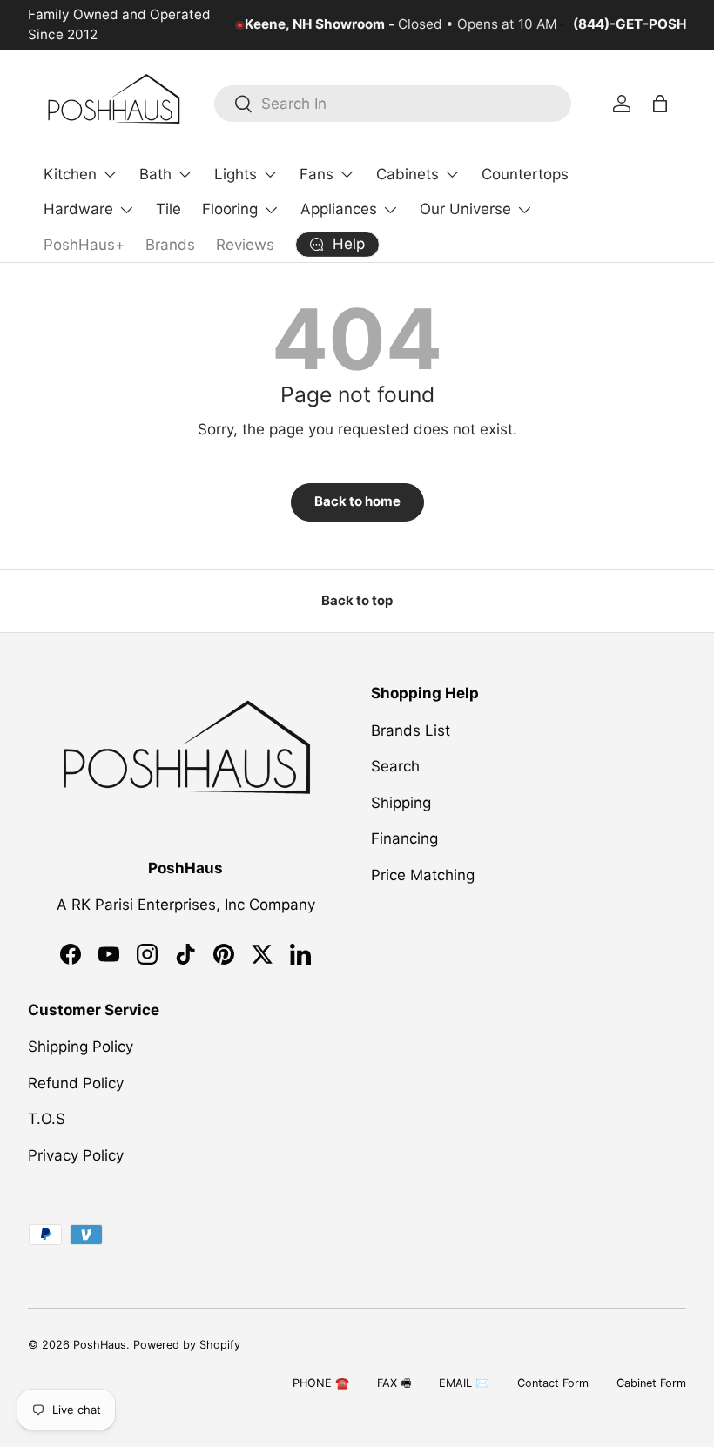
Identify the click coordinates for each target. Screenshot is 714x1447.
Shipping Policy (80, 1046)
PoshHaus (99, 1344)
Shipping (401, 802)
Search (395, 766)
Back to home (357, 501)
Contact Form (553, 1383)
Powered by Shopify (186, 1344)
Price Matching (423, 875)
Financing (404, 838)
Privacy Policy (76, 1155)
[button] (660, 103)
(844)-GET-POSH (629, 24)
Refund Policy (76, 1083)
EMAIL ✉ (464, 1383)
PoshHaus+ (84, 244)
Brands (170, 244)
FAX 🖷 (394, 1383)
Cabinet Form (651, 1383)
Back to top (357, 601)
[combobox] (392, 103)
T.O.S (46, 1118)
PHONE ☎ (321, 1383)
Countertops (525, 174)
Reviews (245, 244)
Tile (168, 209)
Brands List (410, 730)
